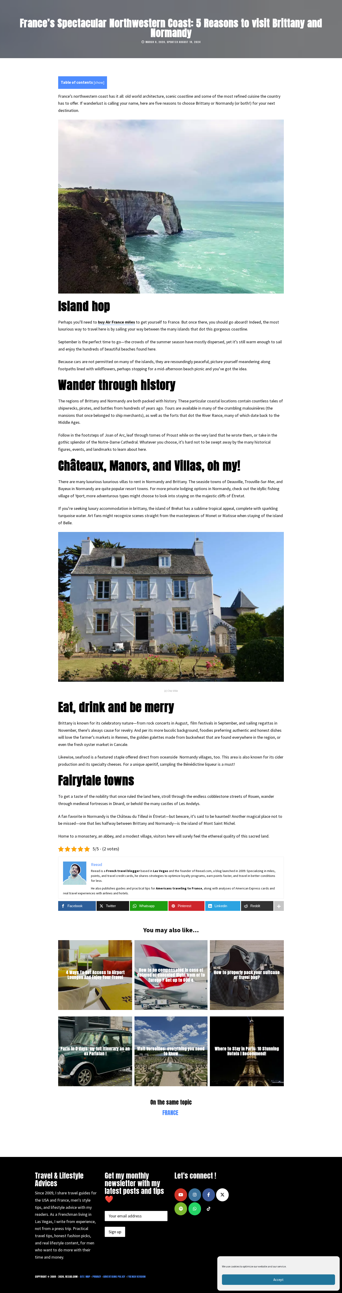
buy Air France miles (116, 322)
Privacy (96, 1277)
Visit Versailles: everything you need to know (171, 1051)
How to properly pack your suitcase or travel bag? (247, 975)
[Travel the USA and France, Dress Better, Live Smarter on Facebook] (208, 1194)
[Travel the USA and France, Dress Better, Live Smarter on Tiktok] (208, 1208)
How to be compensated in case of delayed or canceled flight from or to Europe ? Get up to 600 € (171, 975)
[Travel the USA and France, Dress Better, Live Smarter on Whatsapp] (194, 1208)
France (170, 1113)
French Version (136, 1277)
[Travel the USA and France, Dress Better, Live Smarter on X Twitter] (222, 1194)
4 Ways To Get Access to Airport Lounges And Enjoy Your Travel (95, 975)
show (99, 82)
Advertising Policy (114, 1277)
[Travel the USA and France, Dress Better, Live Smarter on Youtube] (180, 1194)
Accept (278, 1279)
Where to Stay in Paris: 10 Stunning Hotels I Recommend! (247, 1051)
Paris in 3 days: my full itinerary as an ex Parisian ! (95, 1051)
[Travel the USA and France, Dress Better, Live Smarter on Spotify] (180, 1208)
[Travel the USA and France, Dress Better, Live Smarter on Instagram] (194, 1194)
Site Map (85, 1277)
